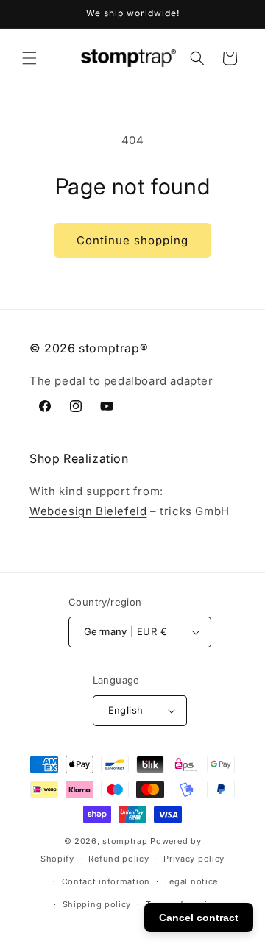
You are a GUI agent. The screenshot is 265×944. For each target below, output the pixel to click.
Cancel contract (199, 917)
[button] (29, 58)
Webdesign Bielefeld (87, 511)
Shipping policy (97, 904)
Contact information (106, 881)
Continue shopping (132, 240)
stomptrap (124, 841)
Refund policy (118, 858)
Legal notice (191, 881)
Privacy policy (194, 858)
